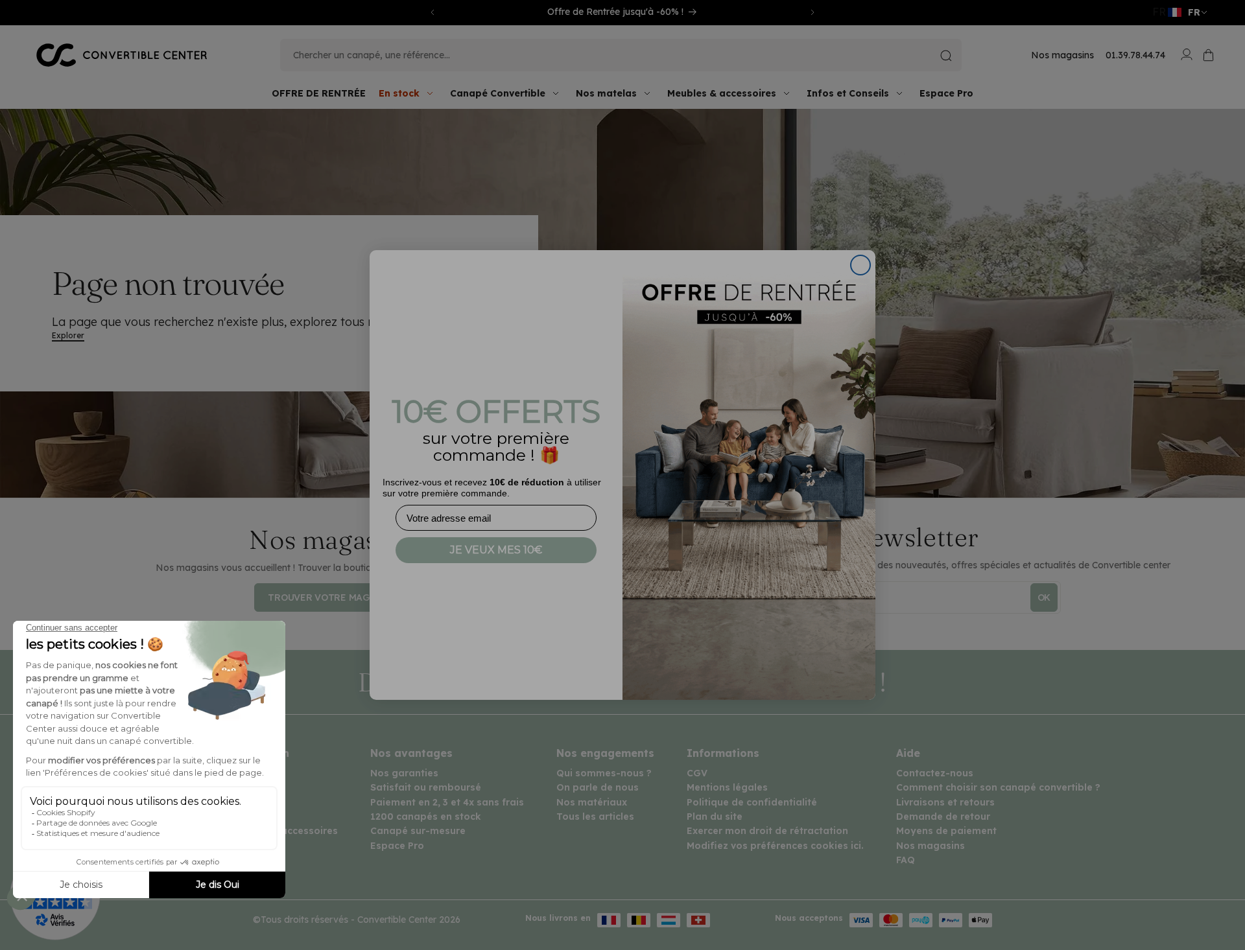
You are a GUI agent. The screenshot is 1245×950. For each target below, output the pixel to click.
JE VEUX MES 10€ (496, 550)
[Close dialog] (860, 265)
